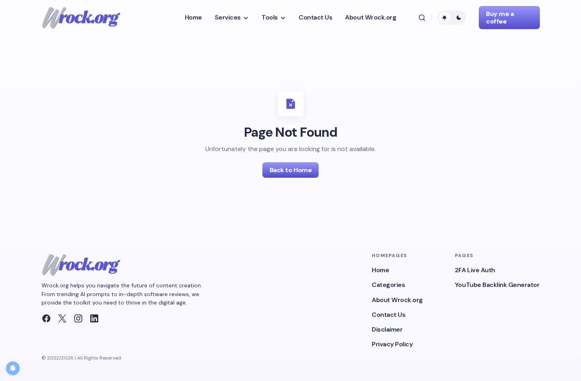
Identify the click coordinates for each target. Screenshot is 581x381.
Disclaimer (387, 329)
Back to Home (290, 170)
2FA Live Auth (475, 270)
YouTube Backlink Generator (497, 285)
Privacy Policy (392, 344)
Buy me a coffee (500, 18)
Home (380, 270)
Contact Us (388, 314)
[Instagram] (78, 318)
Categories (388, 285)
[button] (422, 17)
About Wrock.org (397, 300)
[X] (62, 318)
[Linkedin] (94, 318)
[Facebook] (46, 318)
